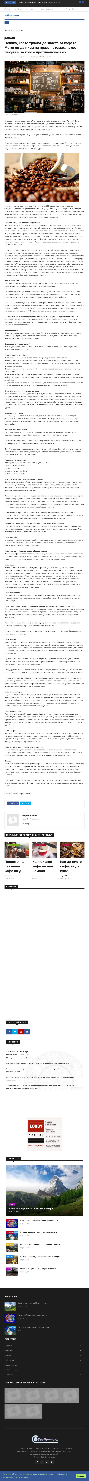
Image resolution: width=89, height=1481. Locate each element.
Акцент (12, 1204)
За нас (31, 9)
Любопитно (67, 845)
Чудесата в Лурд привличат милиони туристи (40, 1244)
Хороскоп (23, 9)
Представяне (18, 30)
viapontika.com (12, 57)
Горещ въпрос (40, 845)
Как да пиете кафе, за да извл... (71, 866)
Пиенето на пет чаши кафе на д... (14, 866)
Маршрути (10, 1244)
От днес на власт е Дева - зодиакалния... (34, 1327)
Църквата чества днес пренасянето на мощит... (40, 1256)
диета (15, 794)
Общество (10, 1256)
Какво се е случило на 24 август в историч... (39, 1269)
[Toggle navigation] (7, 22)
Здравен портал (13, 845)
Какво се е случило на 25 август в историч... (32, 1209)
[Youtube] (73, 9)
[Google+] (47, 1462)
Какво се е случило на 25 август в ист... (33, 1303)
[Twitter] (69, 9)
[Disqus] (44, 920)
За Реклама (40, 9)
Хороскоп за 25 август (18, 1051)
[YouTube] (52, 1462)
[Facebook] (66, 9)
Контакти (49, 9)
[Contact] (76, 9)
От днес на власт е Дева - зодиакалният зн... (39, 1232)
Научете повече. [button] (22, 1477)
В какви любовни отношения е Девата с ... (34, 1315)
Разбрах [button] (80, 1476)
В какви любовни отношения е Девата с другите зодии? (39, 2)
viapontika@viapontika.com (31, 819)
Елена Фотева (11, 1055)
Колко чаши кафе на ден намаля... (42, 866)
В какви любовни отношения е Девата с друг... (40, 1220)
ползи (27, 794)
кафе (21, 794)
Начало (7, 30)
